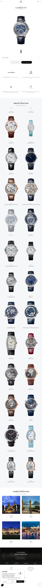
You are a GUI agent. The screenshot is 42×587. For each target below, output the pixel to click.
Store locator (30, 567)
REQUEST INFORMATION (15, 62)
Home (11, 567)
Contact (30, 570)
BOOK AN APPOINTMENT (26, 62)
